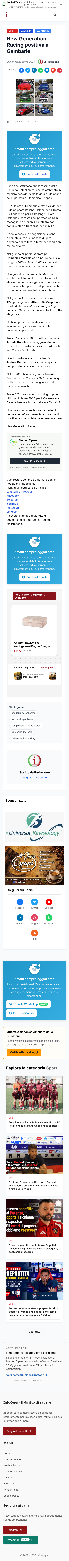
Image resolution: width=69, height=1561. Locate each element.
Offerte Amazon (12, 1459)
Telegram (12, 499)
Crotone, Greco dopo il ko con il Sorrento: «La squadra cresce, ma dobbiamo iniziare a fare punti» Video (33, 1185)
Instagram (13, 507)
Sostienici (8, 1477)
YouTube (12, 503)
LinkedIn (12, 511)
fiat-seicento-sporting (23, 738)
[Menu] (63, 15)
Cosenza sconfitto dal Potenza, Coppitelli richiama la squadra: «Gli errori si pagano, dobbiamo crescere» (33, 1248)
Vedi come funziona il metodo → (26, 1375)
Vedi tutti (34, 1331)
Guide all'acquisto (13, 1465)
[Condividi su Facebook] (21, 70)
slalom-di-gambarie (22, 719)
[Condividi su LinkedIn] (34, 70)
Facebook (13, 495)
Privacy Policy (11, 1489)
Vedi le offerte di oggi (24, 1052)
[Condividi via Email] (53, 70)
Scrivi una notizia (13, 1471)
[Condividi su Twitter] (27, 70)
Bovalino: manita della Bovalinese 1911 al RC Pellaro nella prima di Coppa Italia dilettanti (34, 1124)
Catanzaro (43, 31)
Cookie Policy (11, 1495)
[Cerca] (55, 15)
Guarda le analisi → (34, 460)
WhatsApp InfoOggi (19, 491)
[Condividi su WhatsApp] (40, 70)
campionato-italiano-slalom (26, 725)
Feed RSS (8, 1483)
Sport (12, 31)
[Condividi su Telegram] (46, 70)
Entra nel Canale (36, 174)
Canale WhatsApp (31, 1004)
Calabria (26, 31)
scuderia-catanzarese (24, 712)
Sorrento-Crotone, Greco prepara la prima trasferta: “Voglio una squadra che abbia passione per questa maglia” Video (33, 1311)
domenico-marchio (22, 731)
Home (7, 1453)
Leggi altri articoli (33, 777)
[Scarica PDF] (59, 70)
